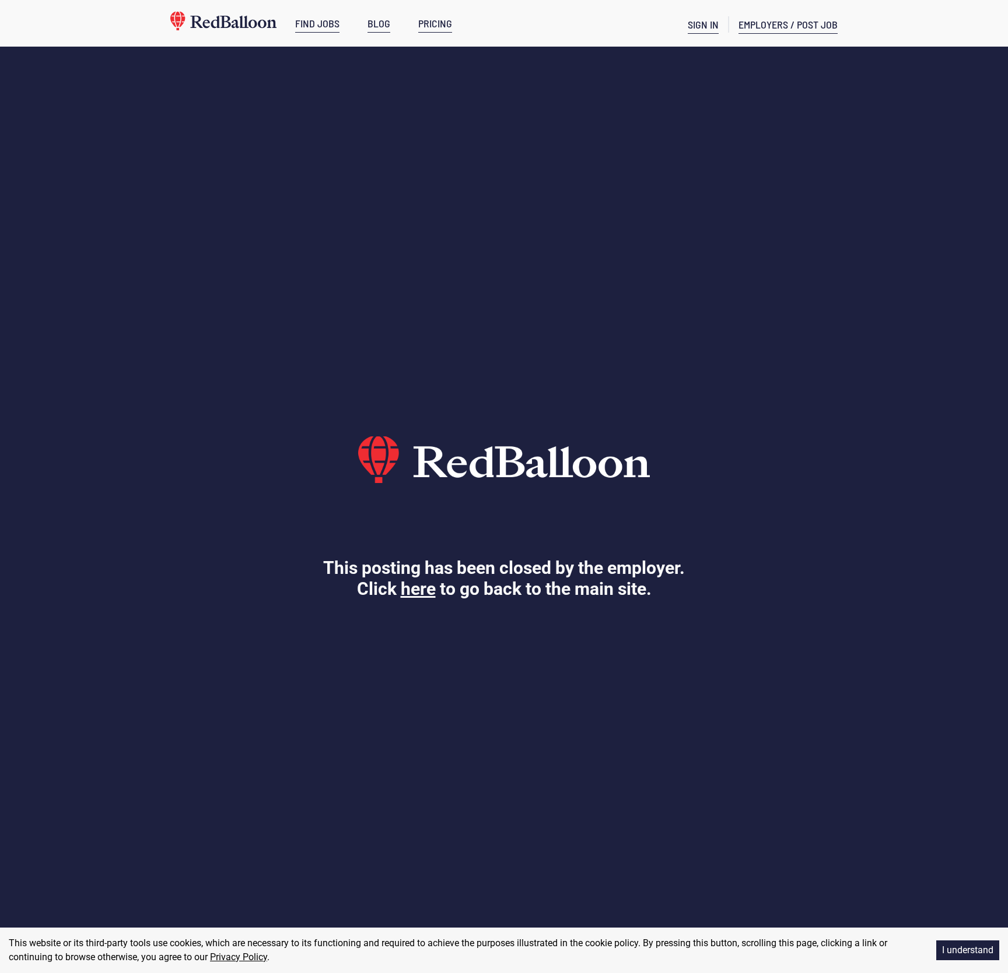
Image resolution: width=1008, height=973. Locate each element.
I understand (967, 950)
